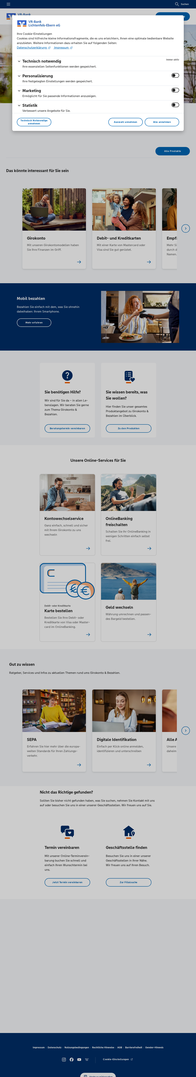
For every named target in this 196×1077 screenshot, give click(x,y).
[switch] (175, 75)
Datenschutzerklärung (32, 47)
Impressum (61, 47)
